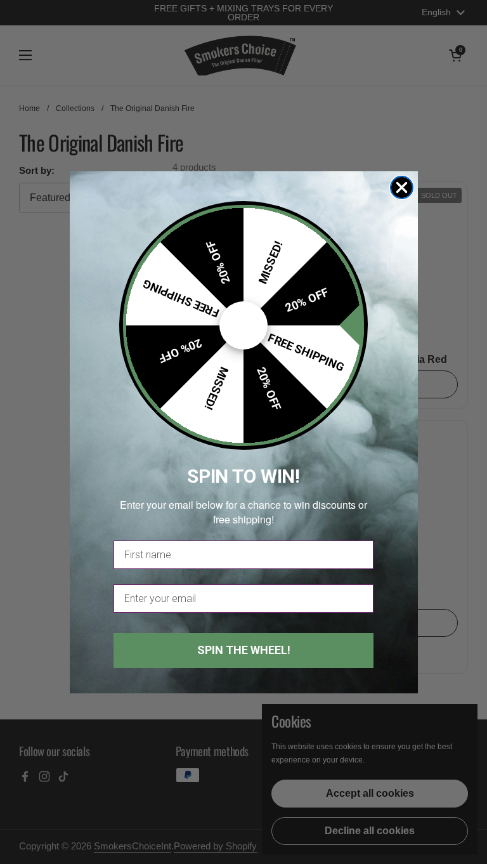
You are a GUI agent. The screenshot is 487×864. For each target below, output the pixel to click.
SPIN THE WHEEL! (243, 650)
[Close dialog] (402, 187)
